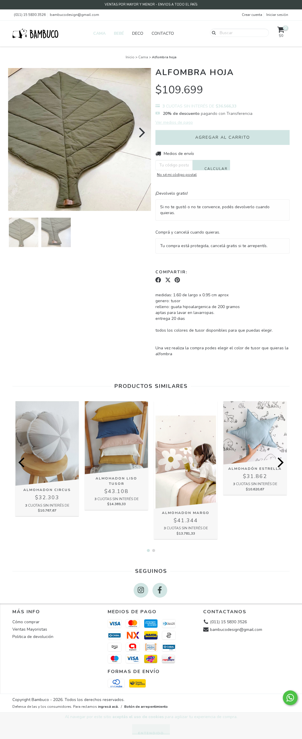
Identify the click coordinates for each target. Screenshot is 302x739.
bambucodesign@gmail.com (74, 14)
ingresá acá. (108, 706)
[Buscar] (212, 32)
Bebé (119, 33)
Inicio (130, 57)
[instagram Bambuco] (141, 590)
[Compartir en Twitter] (168, 280)
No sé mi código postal (177, 174)
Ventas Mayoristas (29, 629)
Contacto (163, 33)
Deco (137, 33)
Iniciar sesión (277, 14)
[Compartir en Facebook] (158, 280)
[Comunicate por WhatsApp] (290, 697)
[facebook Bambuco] (159, 590)
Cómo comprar (26, 622)
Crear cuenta (252, 14)
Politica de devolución (32, 636)
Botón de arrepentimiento (146, 706)
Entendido (151, 733)
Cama (99, 33)
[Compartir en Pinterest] (177, 280)
